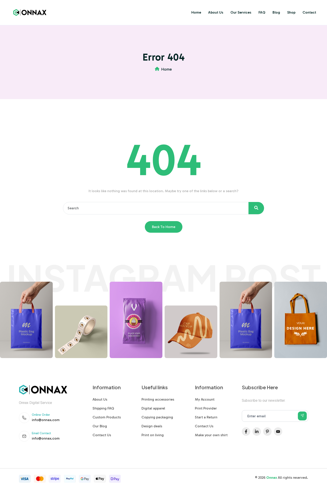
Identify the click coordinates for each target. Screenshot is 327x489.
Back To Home (163, 227)
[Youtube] (278, 431)
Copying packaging (157, 417)
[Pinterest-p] (267, 431)
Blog (276, 12)
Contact (309, 12)
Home (196, 12)
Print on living (152, 435)
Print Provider (206, 408)
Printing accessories (157, 399)
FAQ (261, 12)
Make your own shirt (211, 435)
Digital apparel (153, 408)
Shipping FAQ (103, 408)
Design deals (151, 426)
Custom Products (107, 417)
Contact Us (102, 435)
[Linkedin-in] (256, 431)
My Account (204, 399)
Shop (291, 12)
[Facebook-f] (246, 431)
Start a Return (206, 417)
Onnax (271, 477)
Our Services (240, 12)
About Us (215, 12)
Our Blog (100, 426)
